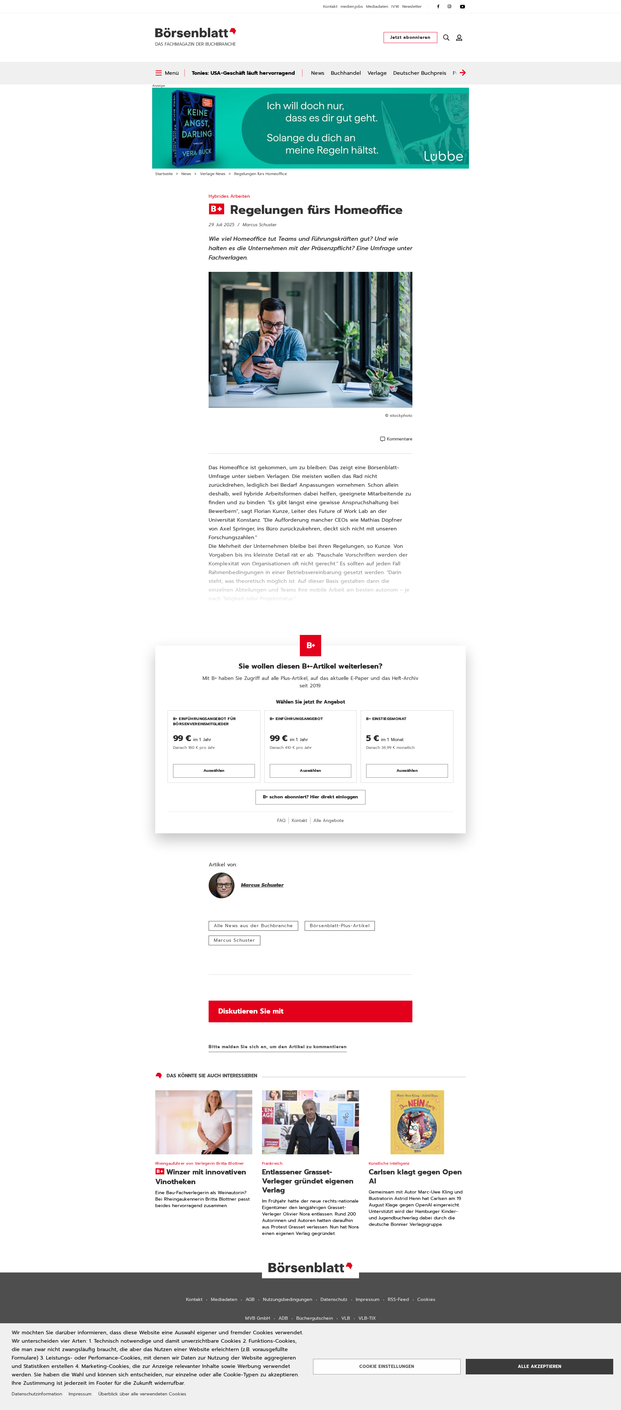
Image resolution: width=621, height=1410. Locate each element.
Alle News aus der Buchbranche (253, 925)
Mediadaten (377, 6)
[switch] (167, 73)
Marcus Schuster (234, 940)
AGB (250, 1299)
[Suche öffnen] (446, 37)
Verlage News (212, 174)
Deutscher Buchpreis (419, 73)
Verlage (377, 73)
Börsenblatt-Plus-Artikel (340, 925)
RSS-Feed (398, 1299)
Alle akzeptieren (539, 1366)
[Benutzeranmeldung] (459, 37)
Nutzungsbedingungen (287, 1299)
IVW (395, 6)
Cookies (426, 1299)
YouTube (462, 6)
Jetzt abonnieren (410, 37)
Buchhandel (346, 73)
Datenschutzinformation (37, 1394)
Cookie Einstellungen (386, 1366)
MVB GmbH (257, 1318)
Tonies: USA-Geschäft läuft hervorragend (243, 73)
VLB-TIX (367, 1318)
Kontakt (330, 6)
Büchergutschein (314, 1318)
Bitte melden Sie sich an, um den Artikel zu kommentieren (278, 1047)
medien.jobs (352, 6)
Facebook (438, 6)
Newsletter (412, 6)
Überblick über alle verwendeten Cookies (142, 1394)
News (317, 73)
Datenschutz (334, 1299)
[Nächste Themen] (462, 73)
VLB (345, 1318)
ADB (283, 1318)
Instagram (449, 6)
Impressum (367, 1299)
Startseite (164, 174)
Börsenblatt (195, 33)
